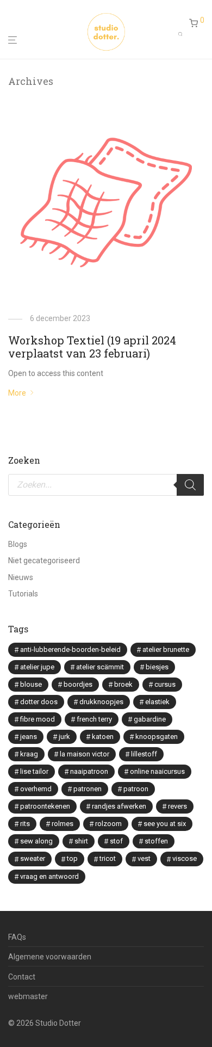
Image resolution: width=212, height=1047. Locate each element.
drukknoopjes (101, 702)
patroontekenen (45, 806)
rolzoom (108, 824)
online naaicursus (157, 771)
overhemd (36, 789)
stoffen (156, 841)
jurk (64, 736)
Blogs (17, 544)
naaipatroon (89, 771)
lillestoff (144, 754)
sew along (36, 841)
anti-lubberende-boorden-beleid (70, 649)
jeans (28, 736)
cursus (165, 684)
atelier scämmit (100, 667)
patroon (135, 789)
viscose (184, 858)
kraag (29, 754)
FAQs (17, 937)
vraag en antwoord (49, 876)
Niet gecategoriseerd (44, 560)
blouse (31, 684)
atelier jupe (37, 667)
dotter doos (39, 702)
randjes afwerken (119, 806)
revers (177, 806)
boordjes (78, 684)
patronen (87, 789)
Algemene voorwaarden (49, 956)
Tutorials (23, 593)
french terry (94, 719)
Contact (21, 976)
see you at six (165, 824)
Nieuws (20, 577)
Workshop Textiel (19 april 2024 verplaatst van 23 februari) (92, 346)
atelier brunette (165, 649)
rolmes (62, 824)
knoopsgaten (156, 736)
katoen (103, 736)
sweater (32, 858)
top (72, 858)
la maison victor (84, 754)
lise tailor (34, 771)
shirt (81, 841)
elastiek (157, 702)
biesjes (157, 667)
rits (25, 824)
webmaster (28, 996)
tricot (107, 858)
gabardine (150, 719)
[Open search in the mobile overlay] (183, 31)
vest (144, 858)
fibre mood (37, 719)
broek (123, 684)
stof (116, 841)
